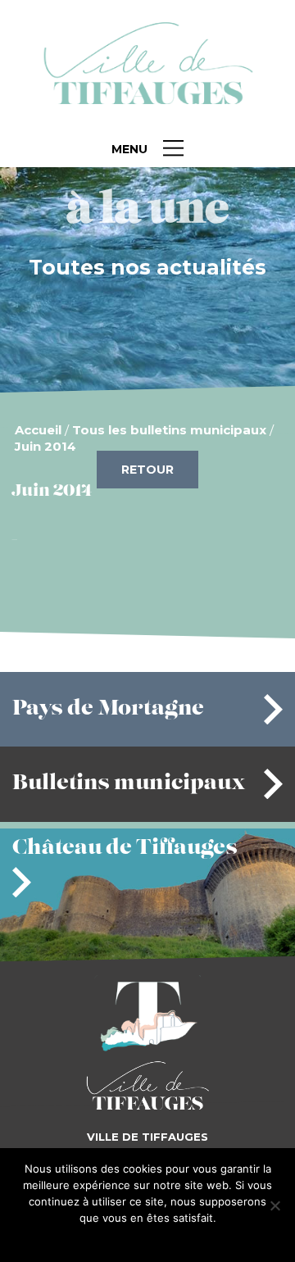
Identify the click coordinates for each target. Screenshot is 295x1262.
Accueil (38, 430)
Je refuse (174, 1239)
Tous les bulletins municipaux (169, 430)
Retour (147, 469)
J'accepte (121, 1239)
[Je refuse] (274, 1205)
